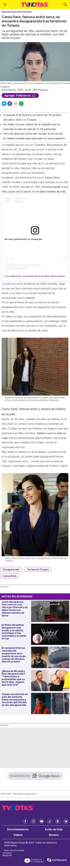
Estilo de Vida (54, 829)
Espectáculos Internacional (16, 11)
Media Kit (7, 855)
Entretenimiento (17, 829)
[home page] (35, 4)
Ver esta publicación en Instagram (23, 239)
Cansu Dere (9, 576)
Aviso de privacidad (14, 850)
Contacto (7, 853)
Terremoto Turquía (38, 569)
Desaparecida (11, 569)
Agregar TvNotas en (17, 95)
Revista (54, 834)
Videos (18, 834)
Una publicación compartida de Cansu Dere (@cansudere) (35, 276)
